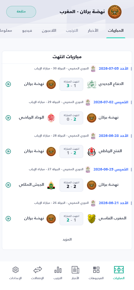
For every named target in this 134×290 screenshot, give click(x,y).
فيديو (27, 31)
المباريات (115, 31)
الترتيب (72, 31)
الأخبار (93, 31)
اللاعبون (49, 31)
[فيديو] (8, 84)
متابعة (21, 11)
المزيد (67, 239)
